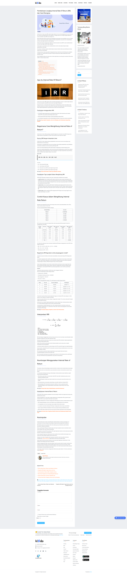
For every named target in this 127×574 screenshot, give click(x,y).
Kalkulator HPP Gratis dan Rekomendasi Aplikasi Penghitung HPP (83, 86)
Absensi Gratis (84, 552)
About (39, 453)
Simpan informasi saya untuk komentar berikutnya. (47, 514)
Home (56, 2)
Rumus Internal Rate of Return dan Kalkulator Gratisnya (51, 171)
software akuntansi (45, 438)
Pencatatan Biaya (76, 549)
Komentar (39, 491)
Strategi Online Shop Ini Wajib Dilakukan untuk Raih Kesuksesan (52, 388)
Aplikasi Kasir (75, 559)
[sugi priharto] (40, 460)
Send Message (87, 532)
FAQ (64, 561)
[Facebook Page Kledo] (35, 551)
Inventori (74, 554)
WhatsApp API (84, 550)
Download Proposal (67, 558)
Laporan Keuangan (76, 550)
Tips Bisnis (71, 2)
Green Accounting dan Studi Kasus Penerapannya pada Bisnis (83, 122)
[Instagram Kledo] (38, 551)
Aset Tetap (74, 552)
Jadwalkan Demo (66, 554)
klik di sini (61, 535)
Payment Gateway (76, 563)
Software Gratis (84, 543)
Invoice (74, 545)
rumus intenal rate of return (62, 481)
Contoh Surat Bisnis (85, 547)
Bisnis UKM (60, 2)
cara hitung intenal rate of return (54, 479)
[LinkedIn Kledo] (45, 551)
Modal (75, 2)
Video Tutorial (66, 550)
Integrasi (74, 558)
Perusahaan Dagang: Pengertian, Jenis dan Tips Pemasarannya (52, 309)
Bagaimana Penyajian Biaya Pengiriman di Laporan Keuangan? (83, 127)
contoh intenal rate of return (65, 479)
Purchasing (74, 547)
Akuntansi (80, 2)
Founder (90, 2)
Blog (64, 545)
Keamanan (65, 552)
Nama (38, 505)
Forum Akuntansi (85, 549)
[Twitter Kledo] (40, 551)
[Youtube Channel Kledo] (43, 551)
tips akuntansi (69, 481)
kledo (44, 481)
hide (42, 61)
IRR (42, 481)
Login (64, 559)
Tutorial (65, 549)
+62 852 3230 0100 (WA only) (41, 544)
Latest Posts (43, 453)
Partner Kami (66, 556)
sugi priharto (45, 455)
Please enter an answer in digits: (42, 516)
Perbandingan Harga (76, 543)
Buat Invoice (84, 545)
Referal (74, 556)
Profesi (85, 2)
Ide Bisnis (65, 2)
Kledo (91, 571)
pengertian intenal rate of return (51, 481)
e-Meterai (74, 565)
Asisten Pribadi (75, 561)
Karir (64, 547)
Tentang (65, 543)
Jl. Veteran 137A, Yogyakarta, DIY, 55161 (43, 547)
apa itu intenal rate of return (43, 479)
